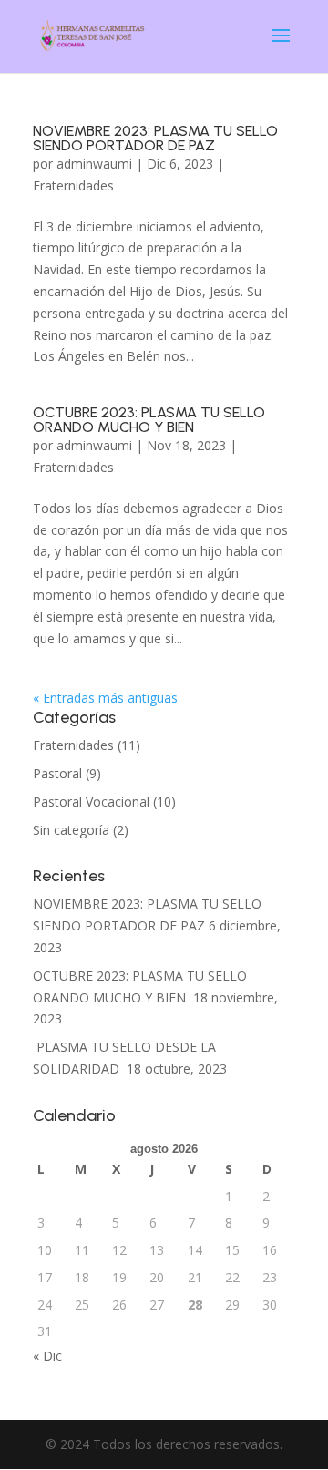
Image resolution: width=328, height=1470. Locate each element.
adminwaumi (94, 163)
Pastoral (57, 773)
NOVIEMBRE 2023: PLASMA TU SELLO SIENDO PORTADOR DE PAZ (155, 138)
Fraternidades (73, 185)
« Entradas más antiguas (105, 697)
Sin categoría (71, 829)
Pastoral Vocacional (91, 801)
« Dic (47, 1355)
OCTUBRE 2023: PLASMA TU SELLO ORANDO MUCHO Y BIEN (149, 420)
